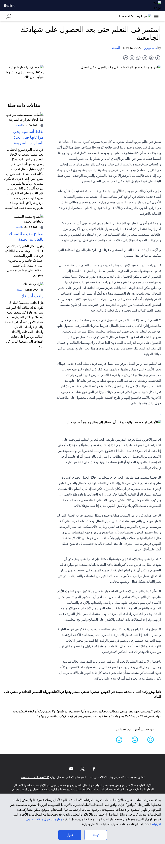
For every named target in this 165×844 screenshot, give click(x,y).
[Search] (8, 16)
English (9, 5)
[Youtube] (71, 768)
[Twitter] (82, 768)
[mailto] (132, 57)
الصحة (115, 48)
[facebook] (157, 57)
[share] (125, 57)
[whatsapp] (138, 57)
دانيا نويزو (150, 48)
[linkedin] (144, 57)
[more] (156, 16)
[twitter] (151, 57)
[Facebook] (93, 768)
